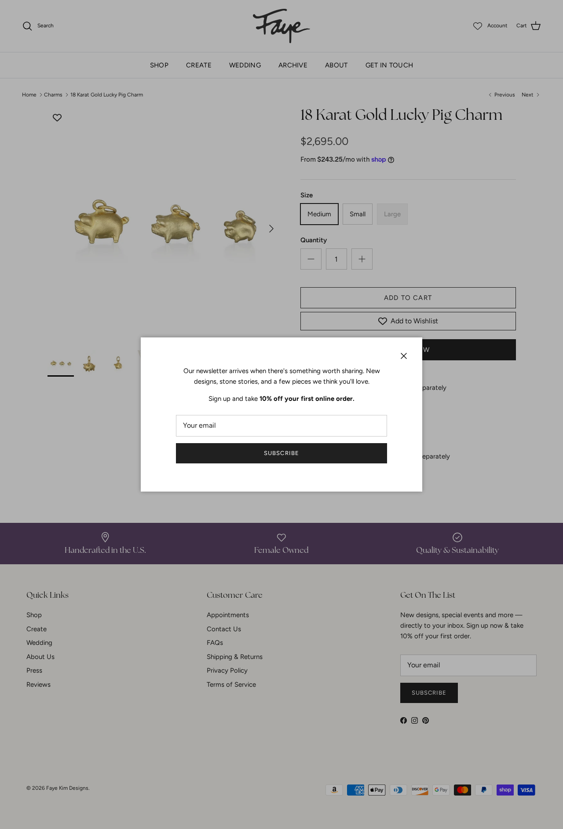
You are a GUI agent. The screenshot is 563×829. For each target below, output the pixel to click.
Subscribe (281, 453)
